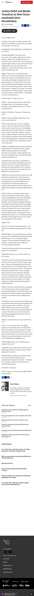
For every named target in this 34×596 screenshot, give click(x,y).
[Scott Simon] (5, 386)
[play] (2, 594)
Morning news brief (7, 463)
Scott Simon (10, 24)
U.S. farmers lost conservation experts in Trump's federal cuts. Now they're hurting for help (16, 450)
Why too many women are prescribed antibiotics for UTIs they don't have (16, 457)
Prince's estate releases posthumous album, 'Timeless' (14, 469)
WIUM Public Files (7, 565)
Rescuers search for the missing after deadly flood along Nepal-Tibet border (16, 476)
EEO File (5, 562)
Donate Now (27, 2)
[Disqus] (17, 514)
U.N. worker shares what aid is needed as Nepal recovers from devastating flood (15, 483)
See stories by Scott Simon (18, 395)
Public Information (7, 572)
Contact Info (6, 558)
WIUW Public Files (7, 569)
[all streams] (32, 594)
